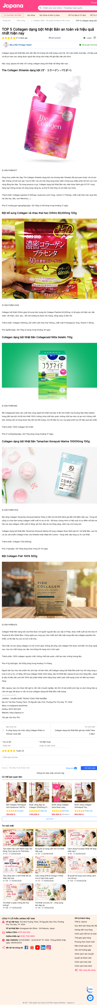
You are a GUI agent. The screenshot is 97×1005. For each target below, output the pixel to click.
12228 (16, 305)
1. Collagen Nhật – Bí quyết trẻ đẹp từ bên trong (50, 20)
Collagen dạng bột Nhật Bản (13, 53)
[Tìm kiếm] (40, 8)
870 (15, 625)
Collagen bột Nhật (9, 312)
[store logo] (13, 6)
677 (15, 170)
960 (15, 406)
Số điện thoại (45, 742)
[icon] (26, 949)
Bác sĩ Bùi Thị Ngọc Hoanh (21, 45)
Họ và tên (7, 742)
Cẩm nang (21, 20)
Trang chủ (7, 20)
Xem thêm (50, 819)
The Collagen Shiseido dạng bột (36, 177)
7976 (16, 510)
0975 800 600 (24, 932)
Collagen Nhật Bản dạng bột (13, 632)
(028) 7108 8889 (27, 936)
